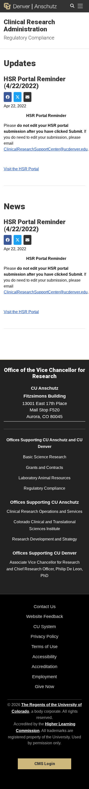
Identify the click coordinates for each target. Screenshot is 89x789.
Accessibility (44, 656)
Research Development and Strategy (44, 539)
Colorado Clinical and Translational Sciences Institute (45, 525)
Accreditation (44, 666)
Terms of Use (44, 646)
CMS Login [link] (44, 763)
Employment (44, 676)
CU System (44, 626)
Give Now (44, 686)
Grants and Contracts (44, 467)
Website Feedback (44, 616)
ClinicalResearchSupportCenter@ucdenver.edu (46, 149)
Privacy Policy (44, 636)
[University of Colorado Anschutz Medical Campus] (44, 6)
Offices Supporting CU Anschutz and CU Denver (44, 443)
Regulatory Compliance (29, 38)
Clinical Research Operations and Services (44, 511)
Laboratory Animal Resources (44, 478)
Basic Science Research (44, 457)
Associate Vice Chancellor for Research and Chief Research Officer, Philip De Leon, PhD (44, 569)
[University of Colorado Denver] (18, 6)
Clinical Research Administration (29, 25)
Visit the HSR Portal (21, 169)
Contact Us (45, 606)
